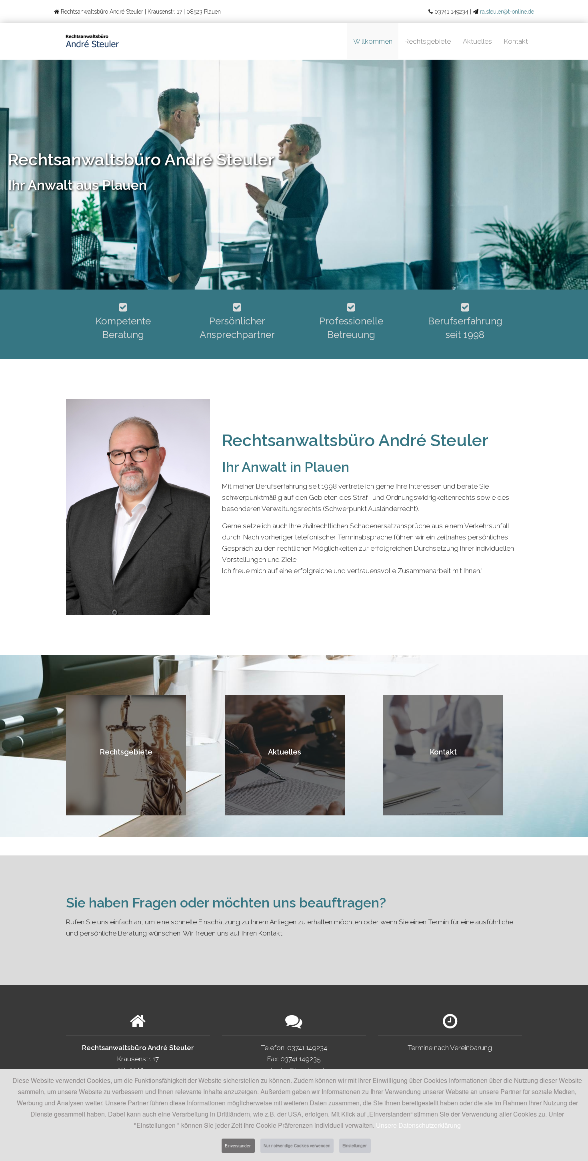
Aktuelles (477, 41)
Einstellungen (355, 1146)
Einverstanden (238, 1146)
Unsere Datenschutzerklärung (418, 1125)
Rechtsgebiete (427, 41)
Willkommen (372, 41)
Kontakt (516, 41)
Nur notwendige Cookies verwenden (297, 1146)
